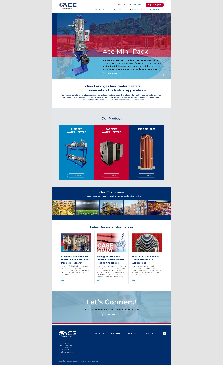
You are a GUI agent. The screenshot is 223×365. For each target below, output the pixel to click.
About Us (116, 9)
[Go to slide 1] (164, 75)
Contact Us (158, 9)
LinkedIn (163, 333)
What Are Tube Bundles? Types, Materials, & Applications (146, 259)
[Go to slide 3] (168, 75)
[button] (62, 280)
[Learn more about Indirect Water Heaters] (76, 153)
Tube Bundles (146, 129)
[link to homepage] (67, 6)
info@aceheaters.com (67, 352)
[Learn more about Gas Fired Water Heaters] (111, 153)
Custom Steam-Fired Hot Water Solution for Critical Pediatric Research (75, 259)
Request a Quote (155, 5)
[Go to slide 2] (166, 75)
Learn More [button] (112, 74)
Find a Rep (115, 333)
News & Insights (137, 9)
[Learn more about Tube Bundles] (146, 152)
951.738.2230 (124, 5)
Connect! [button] (111, 315)
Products (99, 9)
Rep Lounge (138, 5)
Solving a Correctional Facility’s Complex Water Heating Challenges (110, 259)
